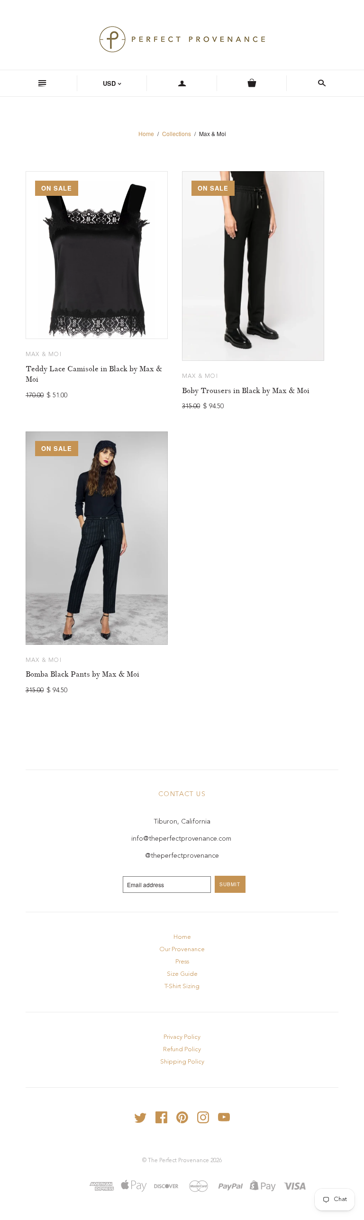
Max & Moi (44, 355)
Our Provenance (182, 949)
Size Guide (182, 974)
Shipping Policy (182, 1062)
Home (146, 133)
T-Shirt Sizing (182, 986)
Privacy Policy (182, 1037)
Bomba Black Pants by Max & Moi (82, 674)
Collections (176, 133)
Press (182, 962)
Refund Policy (182, 1049)
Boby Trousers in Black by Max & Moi (245, 390)
